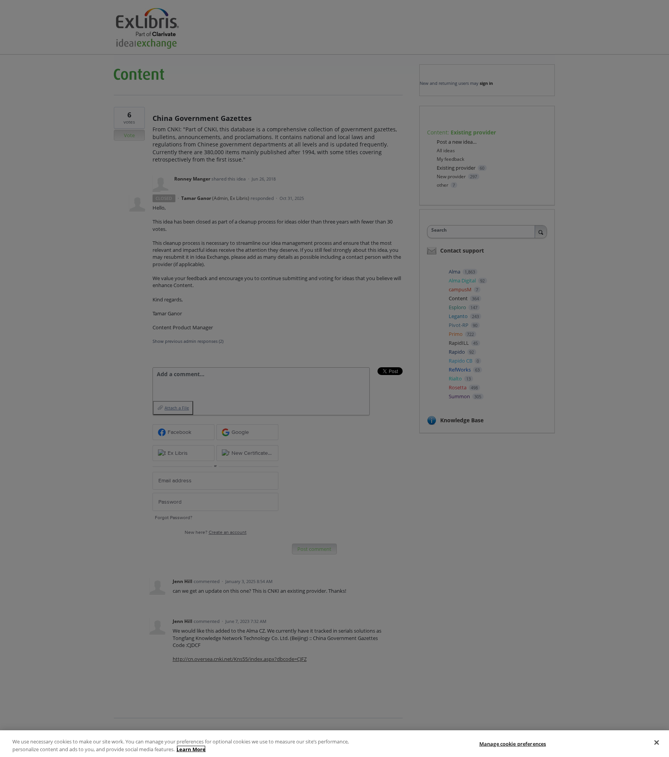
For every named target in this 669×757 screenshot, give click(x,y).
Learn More (191, 748)
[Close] (656, 742)
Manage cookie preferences (512, 743)
